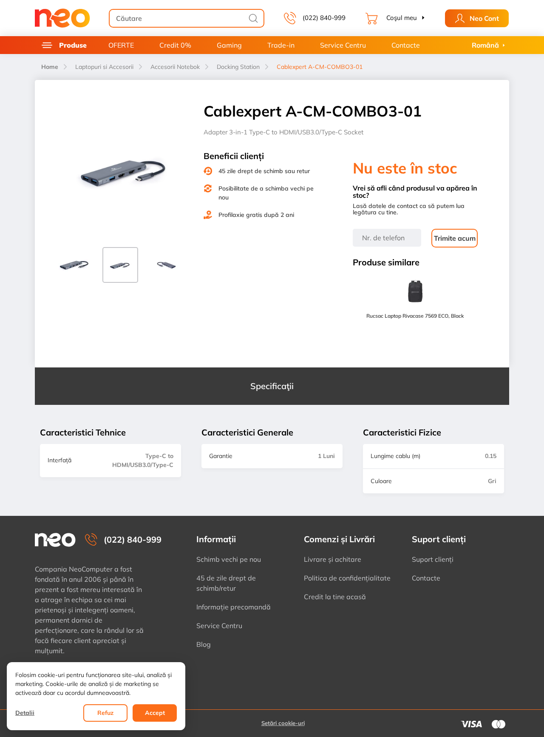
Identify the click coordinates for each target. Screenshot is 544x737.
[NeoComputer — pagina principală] (55, 540)
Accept (155, 713)
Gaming (229, 45)
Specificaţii (272, 386)
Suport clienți (432, 559)
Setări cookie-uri (283, 723)
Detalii (24, 713)
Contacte (405, 45)
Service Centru (343, 45)
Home (49, 67)
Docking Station (238, 67)
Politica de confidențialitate (347, 578)
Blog (203, 644)
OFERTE (121, 45)
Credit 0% (175, 45)
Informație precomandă (233, 607)
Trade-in (281, 45)
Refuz (105, 713)
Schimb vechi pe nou (228, 559)
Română (485, 45)
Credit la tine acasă (335, 596)
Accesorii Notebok (175, 67)
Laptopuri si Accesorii (104, 67)
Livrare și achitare (332, 559)
